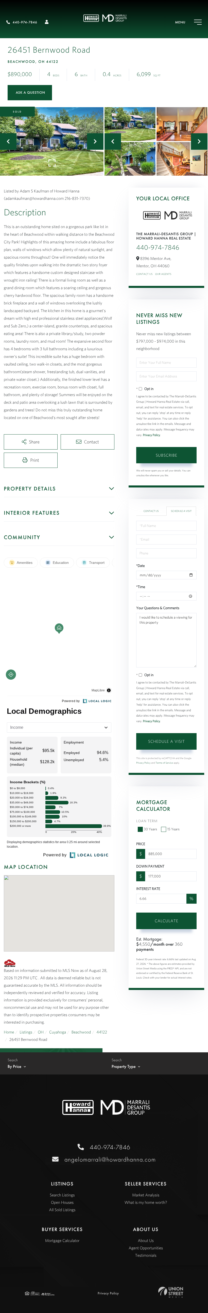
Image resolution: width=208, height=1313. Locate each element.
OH (41, 1032)
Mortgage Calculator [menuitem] (62, 1240)
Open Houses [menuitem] (62, 1202)
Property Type (124, 1066)
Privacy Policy (151, 435)
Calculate (166, 920)
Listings (26, 1032)
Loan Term (147, 821)
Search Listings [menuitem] (62, 1195)
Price (140, 844)
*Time (140, 586)
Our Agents (163, 274)
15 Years (173, 829)
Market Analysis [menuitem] (145, 1195)
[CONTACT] (30, 92)
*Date (140, 565)
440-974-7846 (25, 22)
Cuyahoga (57, 1032)
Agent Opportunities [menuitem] (146, 1248)
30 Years (150, 829)
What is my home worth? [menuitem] (146, 1202)
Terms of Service (164, 762)
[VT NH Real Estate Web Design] (170, 1292)
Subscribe (166, 455)
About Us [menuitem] (146, 1240)
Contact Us (144, 274)
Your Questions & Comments (157, 608)
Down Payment (150, 866)
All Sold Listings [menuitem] (62, 1209)
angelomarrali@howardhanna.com (110, 1159)
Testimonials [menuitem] (146, 1255)
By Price (14, 1066)
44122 (101, 1032)
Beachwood (81, 1032)
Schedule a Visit (181, 511)
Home (9, 1032)
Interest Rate (148, 888)
